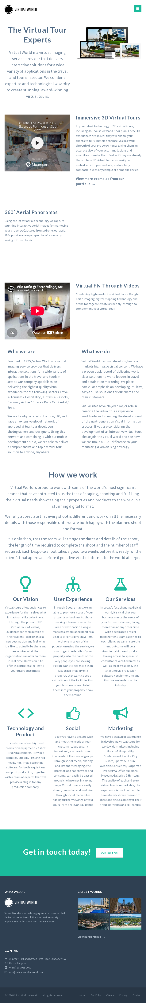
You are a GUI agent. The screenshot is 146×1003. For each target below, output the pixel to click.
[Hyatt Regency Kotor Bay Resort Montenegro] (93, 922)
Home (82, 995)
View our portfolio (89, 937)
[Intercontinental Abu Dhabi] (93, 905)
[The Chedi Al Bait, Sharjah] (125, 905)
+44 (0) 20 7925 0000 (19, 967)
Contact (137, 995)
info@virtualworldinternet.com (26, 972)
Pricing (123, 995)
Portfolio (96, 995)
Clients (110, 995)
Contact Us (109, 852)
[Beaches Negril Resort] (125, 922)
